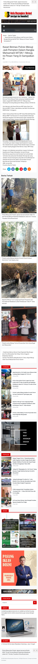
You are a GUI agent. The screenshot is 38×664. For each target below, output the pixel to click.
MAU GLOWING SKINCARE (9, 546)
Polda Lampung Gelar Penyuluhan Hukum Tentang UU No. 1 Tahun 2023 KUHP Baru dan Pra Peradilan (24, 491)
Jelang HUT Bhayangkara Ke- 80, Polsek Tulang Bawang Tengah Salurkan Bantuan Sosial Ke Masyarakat (25, 471)
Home (4, 35)
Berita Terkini (12, 35)
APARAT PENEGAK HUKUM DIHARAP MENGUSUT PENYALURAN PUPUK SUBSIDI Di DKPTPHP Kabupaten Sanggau (27, 543)
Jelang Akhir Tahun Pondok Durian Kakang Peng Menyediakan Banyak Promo (27, 527)
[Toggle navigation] (4, 26)
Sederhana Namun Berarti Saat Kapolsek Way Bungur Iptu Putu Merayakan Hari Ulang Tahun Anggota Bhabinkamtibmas (17, 354)
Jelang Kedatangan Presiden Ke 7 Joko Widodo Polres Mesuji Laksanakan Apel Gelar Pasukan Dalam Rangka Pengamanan (24, 481)
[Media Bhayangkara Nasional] (18, 15)
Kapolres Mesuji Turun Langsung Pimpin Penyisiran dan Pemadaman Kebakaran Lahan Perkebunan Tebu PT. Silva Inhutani (18, 301)
